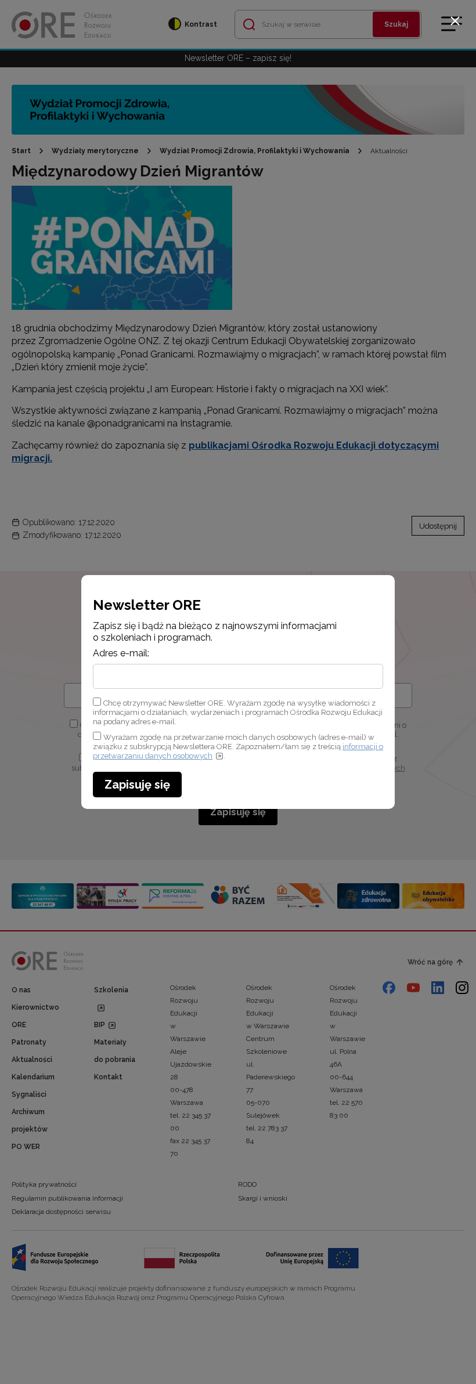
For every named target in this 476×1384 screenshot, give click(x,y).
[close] (455, 21)
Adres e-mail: (121, 653)
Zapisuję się (137, 785)
